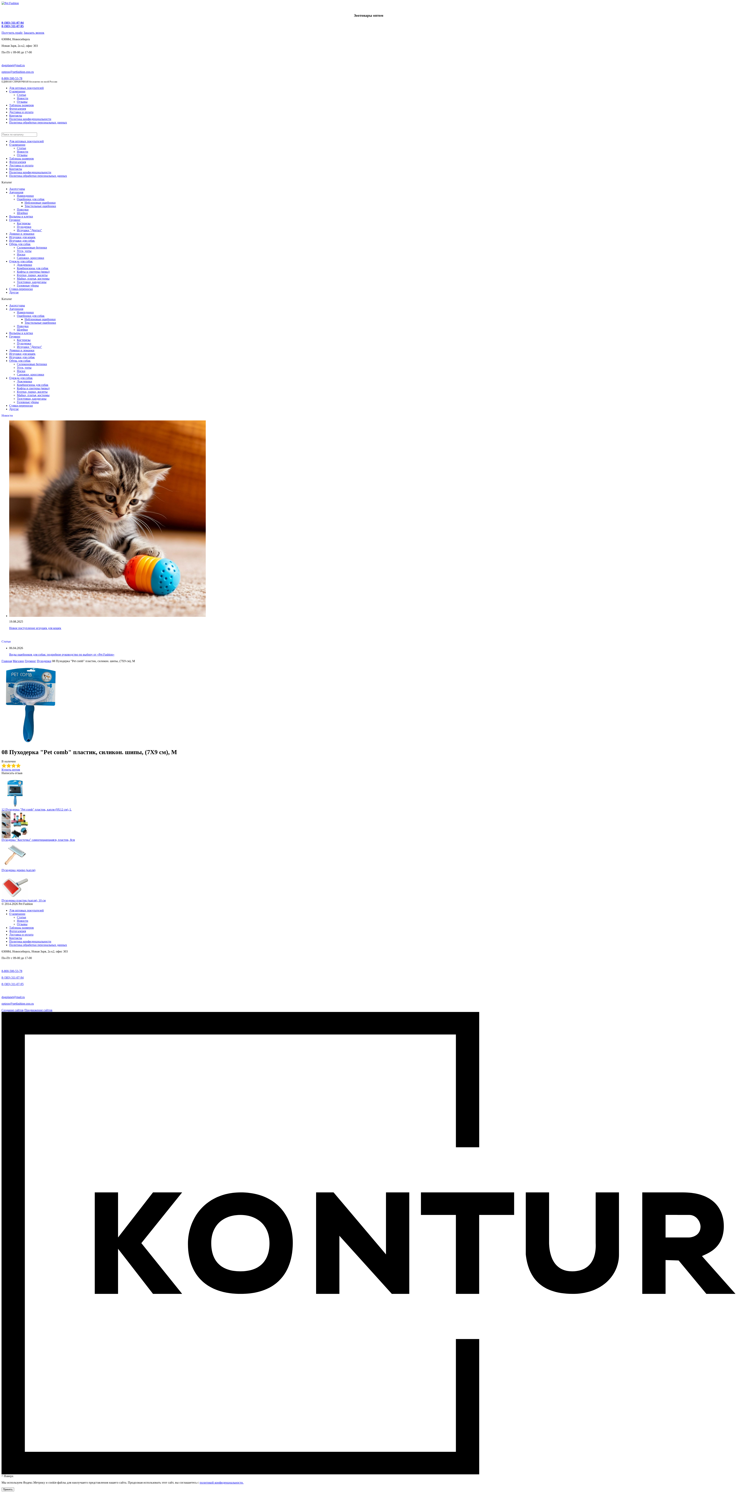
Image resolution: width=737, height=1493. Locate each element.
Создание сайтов (13, 1010)
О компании (17, 91)
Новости (22, 98)
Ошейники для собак (31, 199)
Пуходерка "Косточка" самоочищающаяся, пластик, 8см (38, 839)
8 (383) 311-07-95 (13, 26)
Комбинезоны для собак (32, 268)
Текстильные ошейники (40, 206)
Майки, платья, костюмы (33, 278)
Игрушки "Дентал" (29, 230)
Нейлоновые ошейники (40, 202)
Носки (21, 254)
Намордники (25, 195)
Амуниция (16, 192)
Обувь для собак (20, 244)
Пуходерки (24, 226)
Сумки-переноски (21, 289)
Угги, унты (24, 251)
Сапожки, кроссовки (30, 258)
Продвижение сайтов (38, 1010)
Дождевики (24, 264)
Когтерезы (24, 223)
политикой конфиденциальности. (222, 1482)
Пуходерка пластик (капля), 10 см (24, 900)
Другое (14, 292)
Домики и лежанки (21, 233)
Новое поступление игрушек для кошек (35, 628)
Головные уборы (28, 285)
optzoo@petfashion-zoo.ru (18, 71)
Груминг (15, 220)
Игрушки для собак (22, 240)
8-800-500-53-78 (12, 78)
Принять (8, 1489)
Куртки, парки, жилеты (32, 275)
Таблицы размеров (21, 105)
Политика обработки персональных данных (38, 122)
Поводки (23, 209)
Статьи (21, 94)
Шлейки (22, 213)
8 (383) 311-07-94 (13, 22)
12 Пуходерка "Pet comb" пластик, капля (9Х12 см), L (37, 809)
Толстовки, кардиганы (31, 282)
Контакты (15, 115)
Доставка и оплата (21, 112)
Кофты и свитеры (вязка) (33, 271)
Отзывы (22, 101)
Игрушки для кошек (22, 237)
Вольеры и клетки (21, 216)
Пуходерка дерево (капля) (18, 870)
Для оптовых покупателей (26, 88)
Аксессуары (17, 188)
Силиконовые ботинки (32, 247)
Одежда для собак (21, 261)
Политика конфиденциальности (30, 119)
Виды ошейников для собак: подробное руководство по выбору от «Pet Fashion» (61, 654)
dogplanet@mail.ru (13, 65)
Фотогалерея (17, 108)
